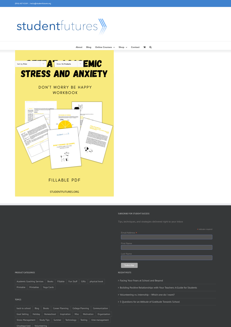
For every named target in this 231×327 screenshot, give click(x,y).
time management (100, 319)
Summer (57, 319)
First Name (126, 243)
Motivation (88, 314)
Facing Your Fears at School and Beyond (141, 280)
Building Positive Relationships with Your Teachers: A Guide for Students (158, 287)
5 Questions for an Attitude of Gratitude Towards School (150, 301)
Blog (37, 308)
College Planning (81, 308)
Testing (83, 319)
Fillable (60, 281)
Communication (100, 308)
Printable (21, 287)
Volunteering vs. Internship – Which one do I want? (147, 294)
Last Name (126, 253)
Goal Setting (23, 314)
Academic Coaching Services (30, 281)
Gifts (83, 281)
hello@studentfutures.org (40, 3)
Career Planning (61, 308)
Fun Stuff (73, 281)
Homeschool (50, 314)
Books (50, 281)
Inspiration (65, 314)
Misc (77, 314)
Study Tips (44, 319)
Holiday (36, 314)
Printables (34, 287)
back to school (24, 308)
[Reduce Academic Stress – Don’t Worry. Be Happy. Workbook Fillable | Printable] (64, 122)
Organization (104, 314)
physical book (96, 281)
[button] (150, 47)
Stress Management (26, 319)
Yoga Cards (48, 287)
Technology (70, 319)
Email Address (129, 232)
